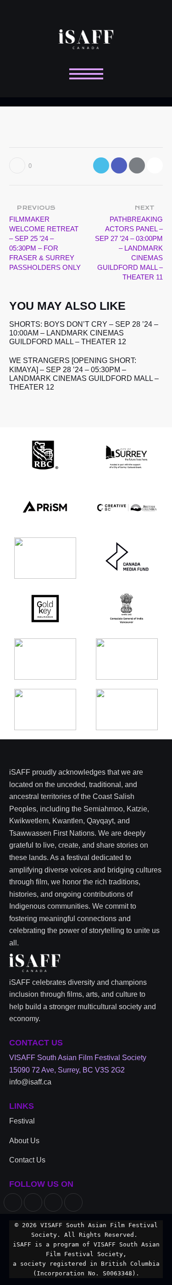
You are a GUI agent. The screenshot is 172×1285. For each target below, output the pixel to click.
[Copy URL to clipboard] (155, 165)
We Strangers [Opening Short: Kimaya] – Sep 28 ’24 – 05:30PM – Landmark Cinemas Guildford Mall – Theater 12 (84, 374)
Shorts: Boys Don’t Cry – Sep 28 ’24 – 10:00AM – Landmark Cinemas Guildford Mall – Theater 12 (83, 333)
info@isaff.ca (30, 1082)
